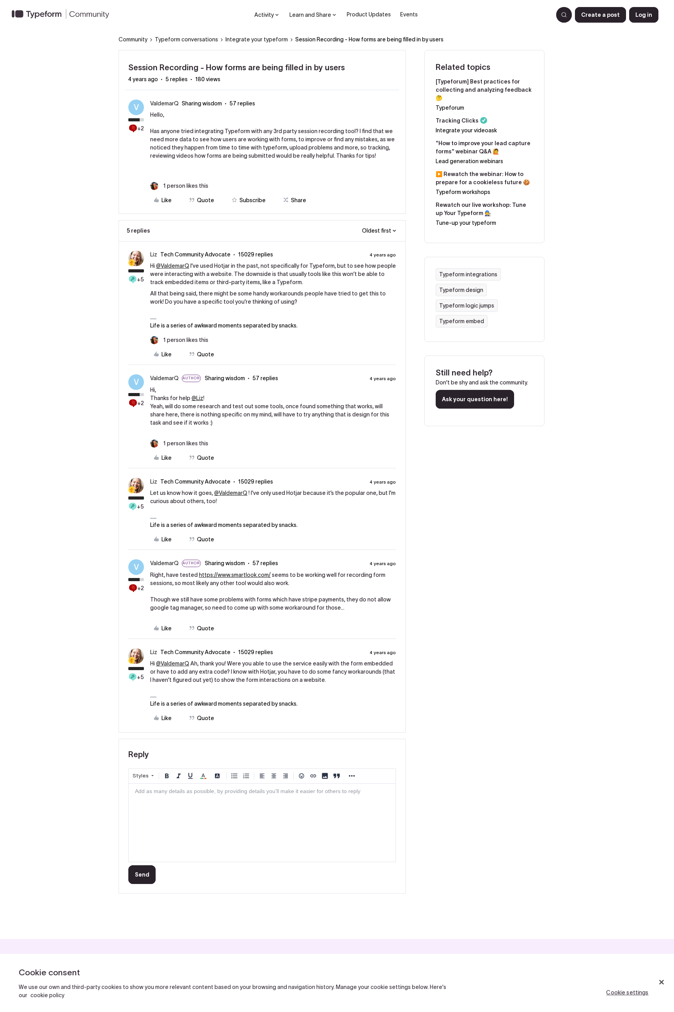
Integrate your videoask (466, 130)
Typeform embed (461, 321)
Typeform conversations (186, 39)
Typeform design (461, 290)
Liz (153, 254)
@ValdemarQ (172, 266)
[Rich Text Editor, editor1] (262, 823)
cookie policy (47, 995)
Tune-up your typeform (466, 223)
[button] (600, 15)
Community (133, 39)
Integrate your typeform (256, 39)
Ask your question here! (475, 399)
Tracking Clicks (457, 120)
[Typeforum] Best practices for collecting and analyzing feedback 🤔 (484, 89)
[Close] (661, 982)
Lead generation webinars (469, 161)
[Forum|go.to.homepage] (63, 15)
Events (409, 14)
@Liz (197, 398)
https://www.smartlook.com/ (235, 575)
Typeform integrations (468, 274)
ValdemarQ (164, 103)
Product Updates (369, 14)
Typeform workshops (463, 192)
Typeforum (450, 108)
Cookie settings (627, 992)
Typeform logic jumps (466, 305)
